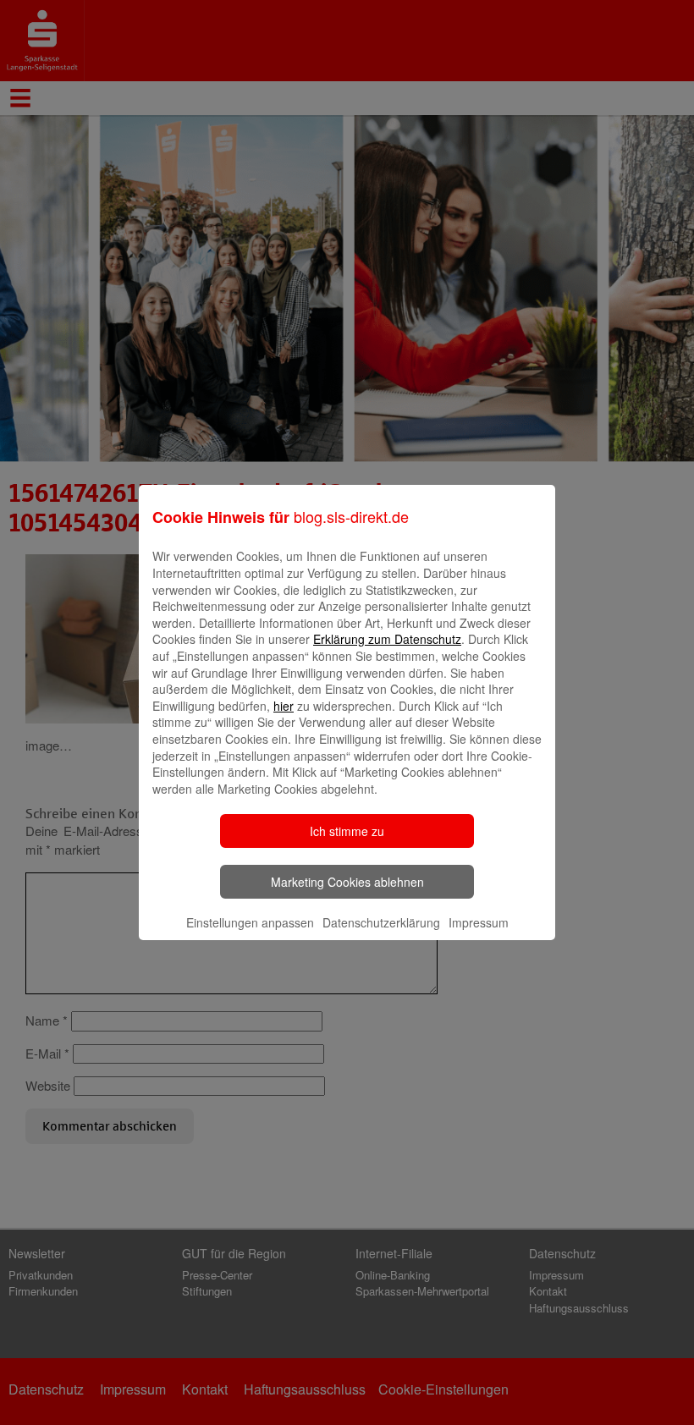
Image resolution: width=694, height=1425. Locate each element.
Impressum (479, 922)
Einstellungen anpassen (250, 922)
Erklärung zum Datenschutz (387, 638)
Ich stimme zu (347, 831)
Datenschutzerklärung (381, 922)
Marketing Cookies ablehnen (347, 881)
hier (283, 705)
